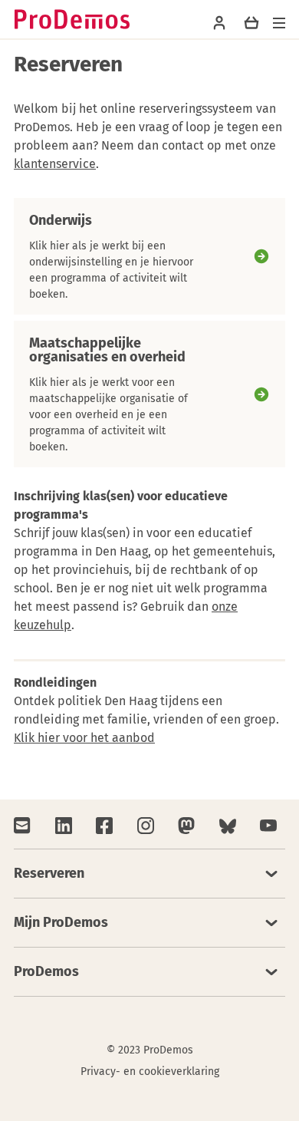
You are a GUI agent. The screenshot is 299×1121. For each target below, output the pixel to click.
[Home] (72, 19)
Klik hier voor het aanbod (84, 737)
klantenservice (55, 164)
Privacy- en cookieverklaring (149, 1071)
